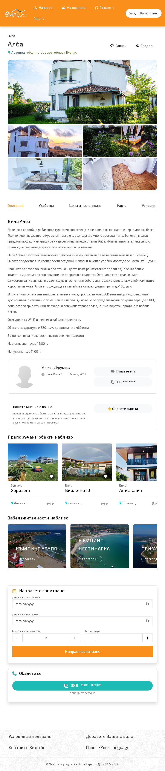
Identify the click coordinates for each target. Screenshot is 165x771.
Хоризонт (21, 490)
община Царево (39, 52)
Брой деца (92, 631)
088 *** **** (125, 382)
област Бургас (65, 52)
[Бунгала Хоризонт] (33, 462)
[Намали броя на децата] (90, 637)
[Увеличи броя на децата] (147, 637)
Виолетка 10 (77, 490)
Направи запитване (82, 651)
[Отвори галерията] (82, 125)
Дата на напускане (25, 614)
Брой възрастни (26, 631)
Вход (132, 13)
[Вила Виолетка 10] (87, 462)
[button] (152, 478)
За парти (106, 7)
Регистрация (149, 13)
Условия (148, 205)
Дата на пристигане (26, 597)
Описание (15, 205)
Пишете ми (125, 371)
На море (45, 7)
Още (37, 18)
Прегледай (27, 559)
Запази (121, 45)
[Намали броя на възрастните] (17, 637)
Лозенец (18, 52)
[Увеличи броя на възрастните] (75, 637)
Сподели (147, 45)
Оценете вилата (124, 408)
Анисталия (130, 490)
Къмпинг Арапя (36, 548)
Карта (122, 205)
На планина (75, 7)
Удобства (46, 205)
